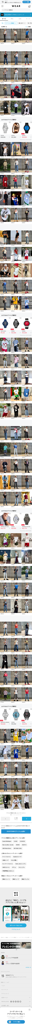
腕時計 (7, 937)
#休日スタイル (6, 867)
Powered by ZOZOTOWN (25, 139)
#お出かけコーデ (17, 856)
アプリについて (16, 929)
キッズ (28, 18)
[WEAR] (16, 6)
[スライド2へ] (16, 949)
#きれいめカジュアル (20, 863)
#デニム (14, 867)
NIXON (17, 844)
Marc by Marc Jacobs (7, 844)
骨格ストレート (6, 879)
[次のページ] (26, 819)
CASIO (15, 841)
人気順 (29, 26)
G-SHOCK (22, 841)
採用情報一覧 (28, 967)
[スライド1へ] (15, 949)
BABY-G (24, 844)
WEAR (2, 937)
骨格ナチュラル (25, 879)
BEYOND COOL (18, 848)
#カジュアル (22, 867)
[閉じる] (29, 1009)
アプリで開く (26, 2)
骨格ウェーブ (16, 879)
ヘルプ (3, 985)
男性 (12, 18)
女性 (20, 18)
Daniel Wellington (6, 841)
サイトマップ (4, 989)
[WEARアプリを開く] (29, 6)
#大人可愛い (14, 860)
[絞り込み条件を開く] (2, 23)
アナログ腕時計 (13, 937)
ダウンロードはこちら (16, 925)
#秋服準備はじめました (8, 871)
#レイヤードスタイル (7, 863)
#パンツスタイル (6, 856)
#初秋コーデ (5, 860)
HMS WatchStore (6, 848)
